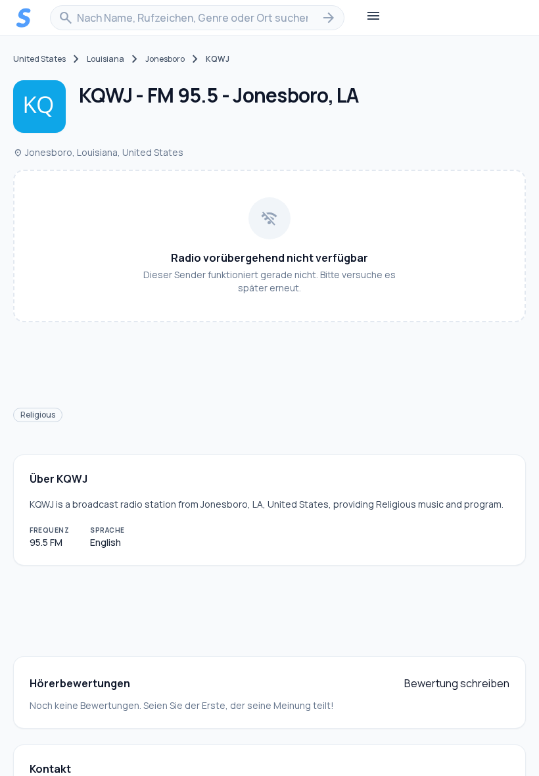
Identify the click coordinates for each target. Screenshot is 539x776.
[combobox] (197, 17)
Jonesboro (165, 59)
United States (39, 59)
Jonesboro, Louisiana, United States (98, 152)
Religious (37, 414)
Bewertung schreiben (456, 683)
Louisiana (105, 59)
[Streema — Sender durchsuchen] (23, 17)
